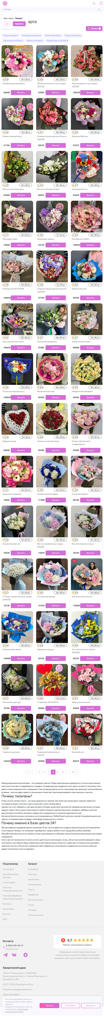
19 (73, 772)
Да (7, 24)
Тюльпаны (32, 874)
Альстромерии (34, 884)
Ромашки (32, 910)
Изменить (19, 24)
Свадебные (33, 894)
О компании (8, 869)
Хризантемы (33, 879)
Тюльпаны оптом (35, 915)
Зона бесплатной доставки (10, 876)
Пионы (31, 889)
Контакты (7, 904)
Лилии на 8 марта (53, 35)
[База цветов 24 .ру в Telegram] (5, 955)
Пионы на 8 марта (73, 35)
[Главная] (5, 3)
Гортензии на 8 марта (13, 40)
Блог (5, 919)
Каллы (31, 905)
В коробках (33, 869)
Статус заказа (9, 882)
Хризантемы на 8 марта (57, 40)
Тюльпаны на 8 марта (31, 35)
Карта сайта (8, 909)
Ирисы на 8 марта (35, 40)
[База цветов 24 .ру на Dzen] (25, 955)
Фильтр (95, 28)
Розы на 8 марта (10, 35)
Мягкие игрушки (35, 900)
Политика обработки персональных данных (13, 897)
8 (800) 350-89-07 (14, 945)
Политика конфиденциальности (12, 889)
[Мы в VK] (14, 955)
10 (63, 772)
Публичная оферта (11, 994)
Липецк (7, 9)
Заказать (21, 92)
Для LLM (6, 914)
